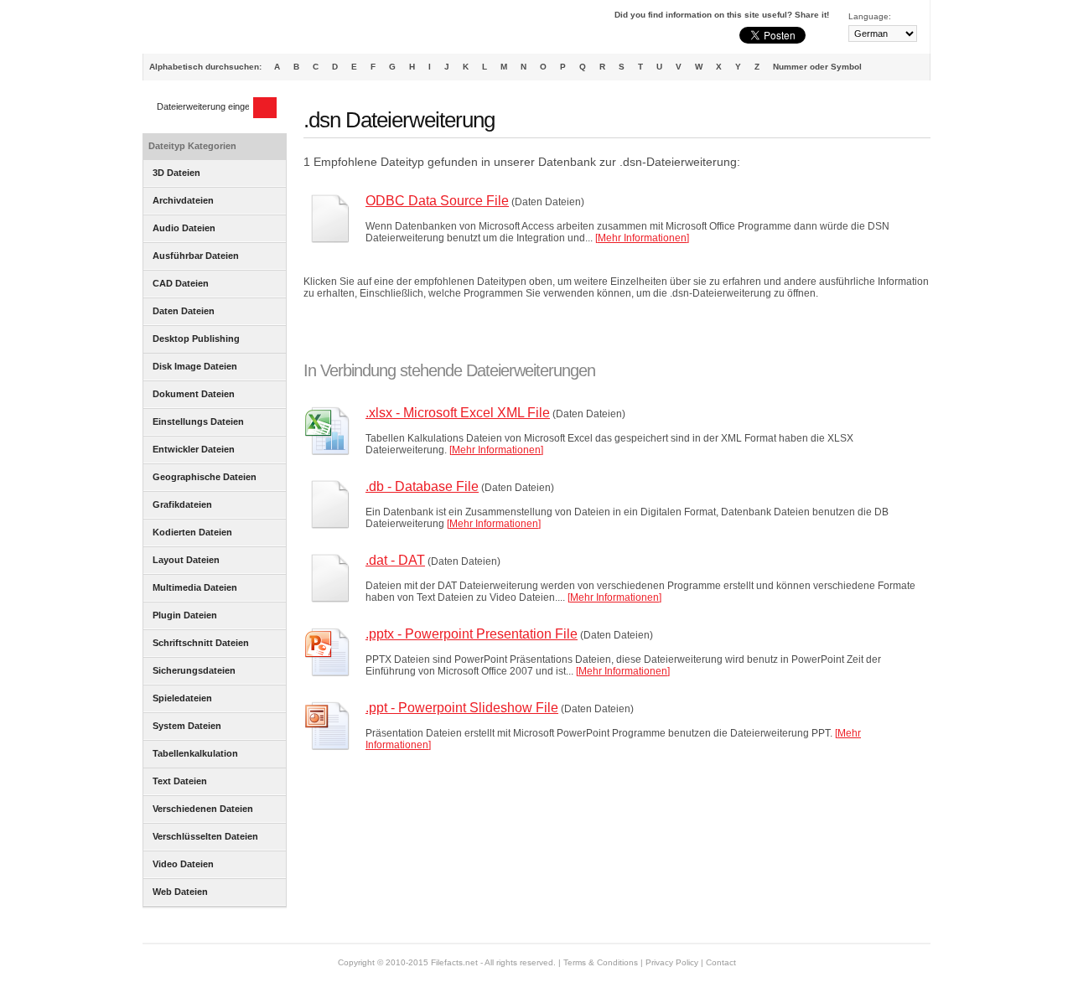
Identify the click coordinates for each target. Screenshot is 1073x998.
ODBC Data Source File (437, 201)
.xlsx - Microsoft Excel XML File (457, 413)
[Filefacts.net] (226, 30)
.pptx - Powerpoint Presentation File (471, 634)
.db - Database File (422, 486)
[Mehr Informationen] (642, 238)
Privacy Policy (671, 962)
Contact (721, 962)
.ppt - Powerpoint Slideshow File (461, 708)
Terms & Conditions (600, 962)
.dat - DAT (395, 560)
